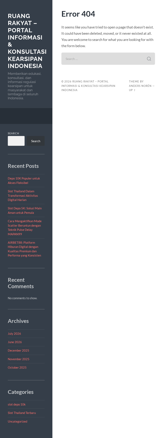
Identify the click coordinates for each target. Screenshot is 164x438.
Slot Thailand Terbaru (22, 413)
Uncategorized (17, 421)
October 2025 (17, 367)
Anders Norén (140, 85)
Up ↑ (132, 90)
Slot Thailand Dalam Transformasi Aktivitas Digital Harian (23, 195)
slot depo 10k (17, 404)
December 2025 (18, 350)
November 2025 (18, 359)
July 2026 (14, 333)
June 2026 (15, 342)
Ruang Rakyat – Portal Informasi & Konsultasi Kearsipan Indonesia (88, 86)
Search (13, 133)
